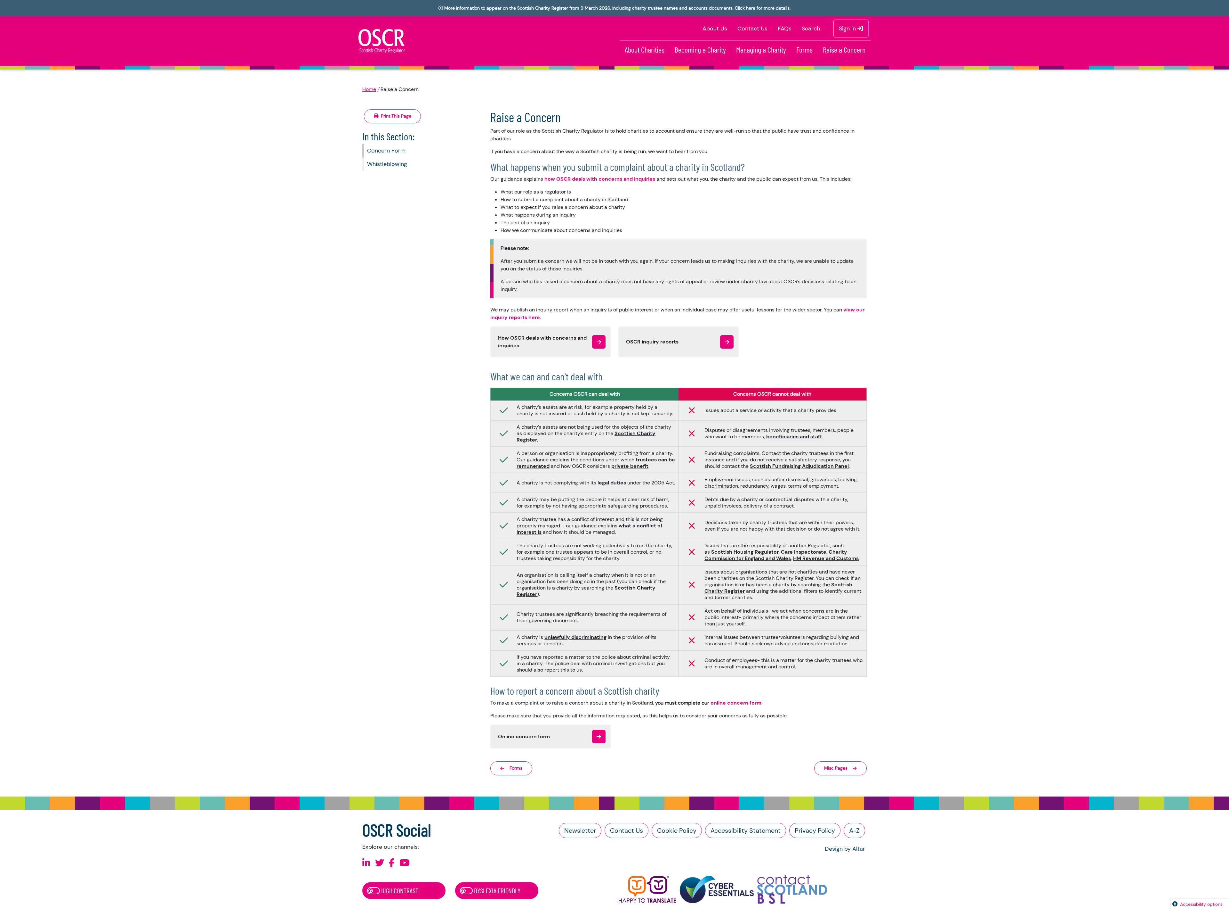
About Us (715, 28)
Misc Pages (835, 768)
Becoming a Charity (700, 49)
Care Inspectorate (803, 552)
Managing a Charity (761, 49)
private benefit (629, 466)
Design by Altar (845, 849)
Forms (804, 49)
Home (369, 89)
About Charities (644, 49)
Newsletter (580, 830)
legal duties (612, 482)
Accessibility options (1201, 904)
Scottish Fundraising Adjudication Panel (799, 466)
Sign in (848, 28)
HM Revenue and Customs (826, 558)
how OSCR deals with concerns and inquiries (600, 179)
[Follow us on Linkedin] (366, 863)
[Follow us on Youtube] (404, 863)
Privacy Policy (815, 830)
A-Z (854, 830)
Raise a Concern (844, 49)
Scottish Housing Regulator (745, 552)
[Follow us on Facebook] (392, 863)
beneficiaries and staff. (794, 436)
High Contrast (399, 890)
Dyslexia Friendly (496, 890)
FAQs (784, 28)
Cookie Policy (676, 830)
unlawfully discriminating (575, 637)
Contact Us (752, 28)
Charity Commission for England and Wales (775, 555)
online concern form (736, 702)
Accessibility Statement (746, 830)
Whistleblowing (387, 164)
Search (811, 28)
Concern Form (386, 150)
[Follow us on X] (379, 863)
